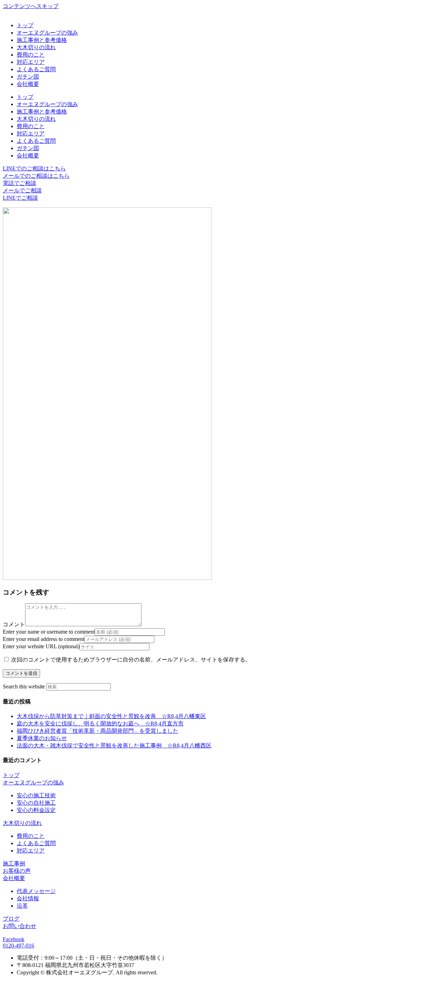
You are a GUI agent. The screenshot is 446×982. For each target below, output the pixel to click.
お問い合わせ (19, 926)
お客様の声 (17, 871)
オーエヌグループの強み (47, 33)
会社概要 (28, 84)
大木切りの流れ (36, 47)
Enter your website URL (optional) (41, 646)
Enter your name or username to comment (49, 632)
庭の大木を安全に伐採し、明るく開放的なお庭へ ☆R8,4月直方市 (100, 723)
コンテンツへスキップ (31, 6)
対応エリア (31, 62)
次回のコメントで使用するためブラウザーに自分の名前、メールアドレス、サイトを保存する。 (131, 660)
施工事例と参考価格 (42, 40)
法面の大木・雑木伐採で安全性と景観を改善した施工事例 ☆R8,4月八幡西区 (114, 745)
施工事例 (14, 863)
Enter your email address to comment (43, 639)
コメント (14, 624)
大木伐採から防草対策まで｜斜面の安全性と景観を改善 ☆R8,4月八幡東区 (111, 716)
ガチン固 (28, 77)
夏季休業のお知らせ (42, 738)
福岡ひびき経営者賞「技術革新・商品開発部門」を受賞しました (97, 731)
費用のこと (31, 55)
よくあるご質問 (36, 69)
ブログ (11, 919)
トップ (25, 25)
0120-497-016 (18, 945)
